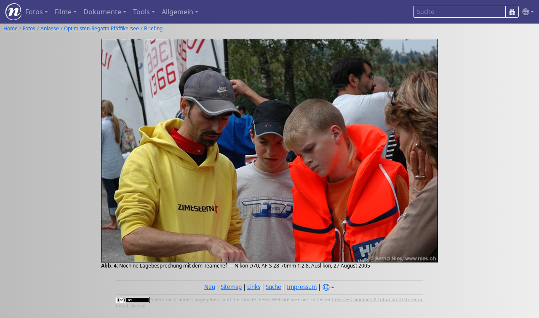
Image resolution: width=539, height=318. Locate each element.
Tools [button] (141, 11)
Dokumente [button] (102, 11)
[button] (526, 12)
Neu (209, 287)
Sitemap (231, 287)
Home (10, 28)
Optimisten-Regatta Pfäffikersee (101, 28)
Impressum (302, 287)
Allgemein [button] (177, 11)
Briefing (153, 28)
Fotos (29, 28)
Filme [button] (63, 11)
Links (253, 287)
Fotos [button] (34, 11)
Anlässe (49, 28)
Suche (273, 287)
